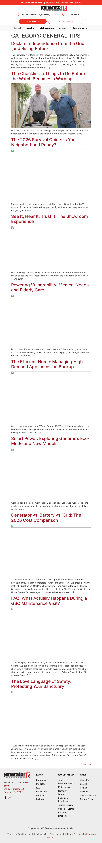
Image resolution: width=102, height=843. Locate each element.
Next (87, 764)
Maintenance (47, 28)
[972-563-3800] (63, 15)
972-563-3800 (72, 15)
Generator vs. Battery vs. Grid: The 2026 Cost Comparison (46, 517)
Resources (78, 28)
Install (17, 28)
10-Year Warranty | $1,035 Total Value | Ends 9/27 (51, 2)
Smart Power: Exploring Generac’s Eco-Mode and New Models (50, 441)
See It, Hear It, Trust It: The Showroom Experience (49, 219)
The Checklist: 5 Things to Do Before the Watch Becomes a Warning (48, 76)
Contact (63, 28)
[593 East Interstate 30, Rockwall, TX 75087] (19, 15)
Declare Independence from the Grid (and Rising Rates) (47, 46)
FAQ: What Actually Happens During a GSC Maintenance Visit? (49, 601)
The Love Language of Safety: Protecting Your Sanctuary (41, 684)
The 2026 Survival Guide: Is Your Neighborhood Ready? (44, 142)
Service (30, 28)
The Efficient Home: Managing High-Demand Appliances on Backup (48, 364)
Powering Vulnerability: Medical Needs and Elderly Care (50, 287)
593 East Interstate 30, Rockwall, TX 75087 (39, 15)
